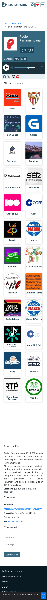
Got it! (43, 596)
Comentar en (12, 554)
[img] (42, 5)
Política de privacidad (12, 571)
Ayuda (5, 581)
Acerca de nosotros (11, 576)
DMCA (5, 586)
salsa (23, 58)
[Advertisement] (23, 15)
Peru (16, 58)
